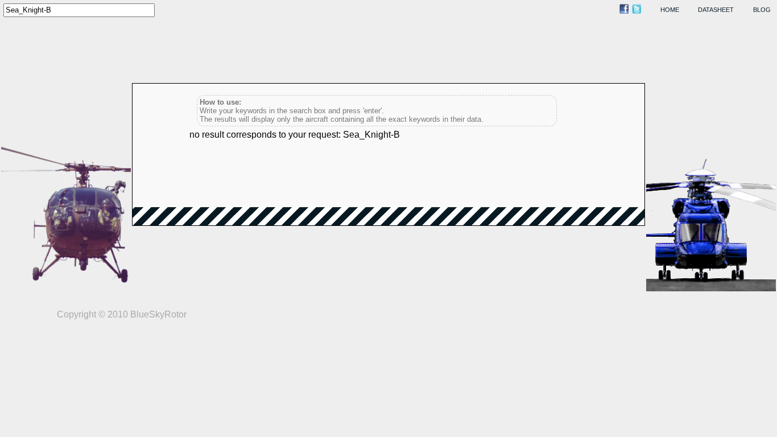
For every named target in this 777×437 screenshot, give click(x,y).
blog (762, 9)
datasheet (716, 9)
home (669, 9)
